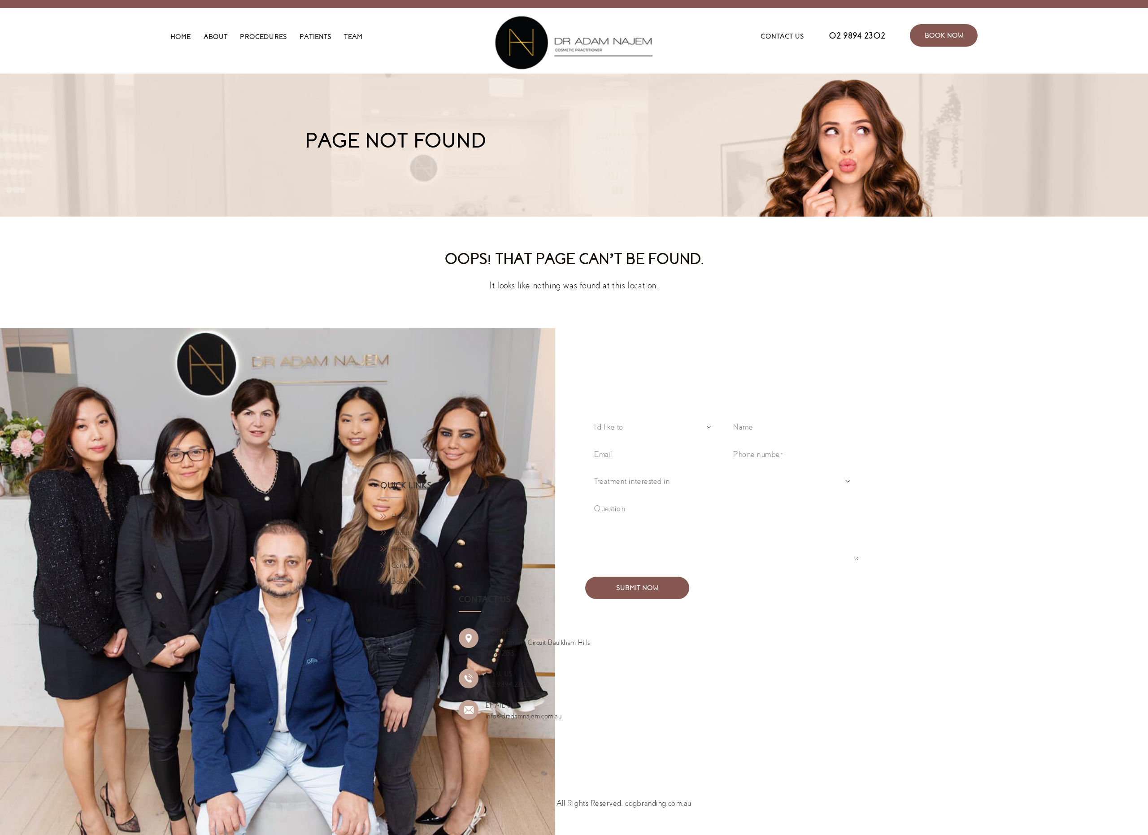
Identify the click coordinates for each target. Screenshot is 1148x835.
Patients (315, 36)
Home (180, 36)
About (216, 36)
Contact (402, 565)
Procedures (263, 36)
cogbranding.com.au (658, 803)
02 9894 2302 (857, 35)
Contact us (782, 36)
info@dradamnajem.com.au (523, 716)
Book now (406, 581)
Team (353, 36)
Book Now (944, 35)
